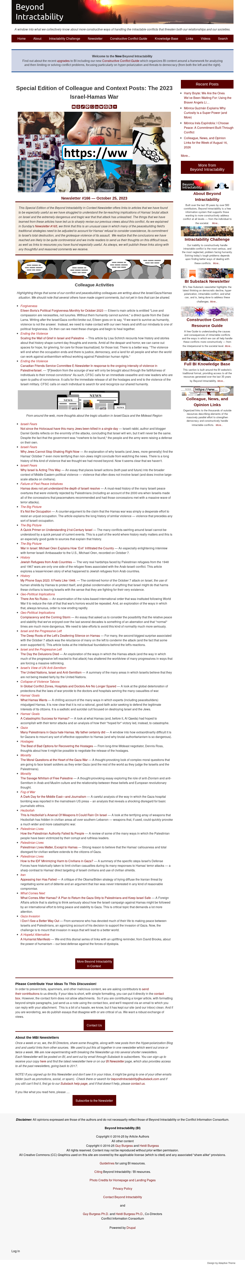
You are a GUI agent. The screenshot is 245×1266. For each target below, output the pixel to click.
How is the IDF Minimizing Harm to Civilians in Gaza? (56, 861)
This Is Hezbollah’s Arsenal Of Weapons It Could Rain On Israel (63, 815)
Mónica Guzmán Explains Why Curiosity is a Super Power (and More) (205, 112)
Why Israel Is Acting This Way (40, 470)
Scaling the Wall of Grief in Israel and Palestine (52, 338)
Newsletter (95, 38)
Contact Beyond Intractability (122, 1197)
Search (223, 38)
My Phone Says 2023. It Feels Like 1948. (48, 580)
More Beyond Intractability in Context (94, 963)
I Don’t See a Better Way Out (39, 920)
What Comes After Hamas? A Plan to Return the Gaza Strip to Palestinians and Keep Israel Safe (85, 897)
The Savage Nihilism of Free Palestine (46, 778)
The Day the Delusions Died (39, 654)
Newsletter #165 (46, 226)
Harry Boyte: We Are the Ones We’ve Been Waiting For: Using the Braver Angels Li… (207, 97)
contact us (138, 1083)
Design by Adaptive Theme (221, 1262)
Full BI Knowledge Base (207, 364)
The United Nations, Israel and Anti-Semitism (51, 672)
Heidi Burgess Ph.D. (129, 1214)
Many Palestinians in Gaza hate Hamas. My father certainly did (62, 732)
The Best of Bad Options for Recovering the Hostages (56, 746)
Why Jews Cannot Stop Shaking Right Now (49, 451)
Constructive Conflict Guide (128, 38)
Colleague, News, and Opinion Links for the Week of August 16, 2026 (206, 142)
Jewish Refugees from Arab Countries (46, 562)
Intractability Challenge (64, 38)
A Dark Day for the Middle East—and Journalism (53, 796)
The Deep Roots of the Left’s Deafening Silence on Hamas (60, 635)
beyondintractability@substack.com (135, 1079)
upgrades (63, 60)
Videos (205, 38)
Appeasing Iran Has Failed (38, 879)
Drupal (131, 1227)
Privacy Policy (122, 1188)
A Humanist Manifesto (35, 939)
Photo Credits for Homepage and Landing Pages (123, 1180)
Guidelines (107, 1163)
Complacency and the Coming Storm (45, 617)
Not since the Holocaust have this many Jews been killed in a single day (69, 428)
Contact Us (94, 1025)
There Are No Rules (34, 598)
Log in (15, 1251)
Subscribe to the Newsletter (94, 1100)
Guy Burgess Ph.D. (96, 1214)
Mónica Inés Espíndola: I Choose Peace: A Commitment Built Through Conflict (209, 127)
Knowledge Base (166, 38)
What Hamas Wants (33, 700)
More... (185, 155)
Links (189, 38)
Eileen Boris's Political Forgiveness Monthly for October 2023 (61, 310)
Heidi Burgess (149, 1145)
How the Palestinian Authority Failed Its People (52, 833)
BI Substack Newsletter (207, 281)
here (43, 1061)
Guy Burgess (124, 1145)
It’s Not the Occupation (35, 511)
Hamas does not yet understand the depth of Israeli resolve (60, 488)
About (37, 38)
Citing (98, 1171)
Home (21, 38)
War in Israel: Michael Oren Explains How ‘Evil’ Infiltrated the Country (67, 548)
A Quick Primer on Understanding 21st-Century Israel (56, 529)
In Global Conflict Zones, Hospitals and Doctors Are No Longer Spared (68, 686)
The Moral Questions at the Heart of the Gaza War (54, 759)
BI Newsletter (115, 1061)
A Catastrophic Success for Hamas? (44, 718)
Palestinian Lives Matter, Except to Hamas (49, 847)
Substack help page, (74, 1083)
